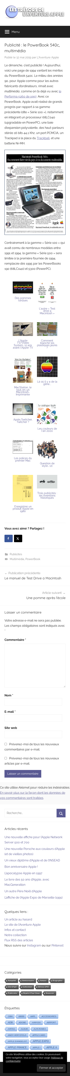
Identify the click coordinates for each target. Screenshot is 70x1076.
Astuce (43, 981)
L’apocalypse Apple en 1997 (23, 873)
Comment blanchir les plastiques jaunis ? (47, 344)
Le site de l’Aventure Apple (22, 924)
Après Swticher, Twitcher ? (22, 420)
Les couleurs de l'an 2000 (47, 430)
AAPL (32, 1016)
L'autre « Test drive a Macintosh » (47, 311)
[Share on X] (18, 538)
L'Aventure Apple (48, 57)
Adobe (22, 1022)
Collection (27, 987)
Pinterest (57, 945)
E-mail (10, 711)
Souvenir (50, 993)
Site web (10, 728)
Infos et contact (15, 930)
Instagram (34, 945)
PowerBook (32, 559)
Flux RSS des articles (18, 940)
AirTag (11, 1029)
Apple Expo (41, 1041)
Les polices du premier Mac (23, 459)
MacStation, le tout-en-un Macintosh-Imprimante (23, 391)
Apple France (17, 1047)
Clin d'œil (12, 987)
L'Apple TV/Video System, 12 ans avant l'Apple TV (23, 344)
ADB (10, 1022)
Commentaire (15, 640)
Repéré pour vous (31, 993)
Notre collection (15, 935)
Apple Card (38, 1035)
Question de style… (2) (47, 464)
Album (24, 1029)
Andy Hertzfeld (17, 1035)
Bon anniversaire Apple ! (21, 866)
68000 (21, 1016)
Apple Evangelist (17, 1041)
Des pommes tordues (23, 299)
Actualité (12, 981)
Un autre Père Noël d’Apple (23, 891)
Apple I (36, 1047)
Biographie (58, 981)
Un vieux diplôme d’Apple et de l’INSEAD (32, 860)
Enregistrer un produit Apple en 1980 (23, 509)
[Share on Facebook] (8, 538)
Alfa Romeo (40, 1029)
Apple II (51, 1047)
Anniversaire (28, 981)
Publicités (16, 554)
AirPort (51, 1022)
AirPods (36, 1023)
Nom (8, 695)
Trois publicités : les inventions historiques (47, 495)
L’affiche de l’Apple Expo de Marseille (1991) (33, 897)
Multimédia (17, 559)
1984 (10, 1016)
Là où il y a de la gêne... (47, 383)
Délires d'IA (43, 987)
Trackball (43, 138)
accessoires (49, 1016)
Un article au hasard (18, 919)
